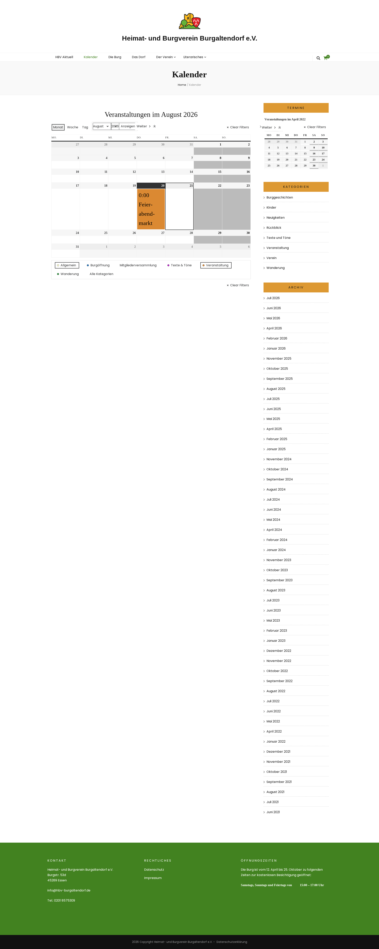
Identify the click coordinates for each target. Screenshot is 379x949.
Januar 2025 (276, 449)
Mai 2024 (273, 519)
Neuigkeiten (275, 217)
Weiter (142, 126)
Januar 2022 (275, 741)
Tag (85, 127)
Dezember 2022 (278, 650)
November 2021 (278, 761)
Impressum (153, 878)
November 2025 (278, 358)
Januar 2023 (275, 640)
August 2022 (275, 691)
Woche (72, 127)
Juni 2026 (273, 308)
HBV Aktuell (64, 57)
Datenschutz (154, 869)
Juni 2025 (273, 409)
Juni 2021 (273, 812)
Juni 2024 (273, 509)
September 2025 (279, 378)
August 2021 (275, 792)
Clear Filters (239, 127)
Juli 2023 (273, 600)
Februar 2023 (276, 630)
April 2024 (274, 529)
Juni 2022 (273, 711)
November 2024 (279, 459)
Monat (58, 127)
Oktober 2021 (276, 771)
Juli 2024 (273, 499)
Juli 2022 (273, 701)
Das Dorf (138, 57)
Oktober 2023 (277, 570)
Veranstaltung (277, 248)
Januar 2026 (276, 348)
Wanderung (275, 268)
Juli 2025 (273, 399)
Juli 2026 (273, 298)
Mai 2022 (273, 721)
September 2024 (279, 479)
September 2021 (279, 782)
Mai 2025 (273, 419)
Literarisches (193, 57)
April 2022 (274, 731)
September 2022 (279, 681)
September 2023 (279, 580)
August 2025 (275, 389)
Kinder (271, 207)
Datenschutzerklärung (232, 942)
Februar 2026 (276, 338)
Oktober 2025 (277, 368)
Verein (271, 258)
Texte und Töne (278, 237)
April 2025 (274, 429)
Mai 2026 (273, 318)
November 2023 (278, 560)
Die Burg (114, 57)
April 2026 (274, 328)
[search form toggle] (318, 58)
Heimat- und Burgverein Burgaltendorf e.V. (189, 38)
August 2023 (275, 590)
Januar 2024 (276, 550)
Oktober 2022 (277, 671)
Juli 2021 (272, 802)
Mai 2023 (273, 620)
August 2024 (276, 489)
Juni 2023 (273, 610)
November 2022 (278, 661)
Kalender (91, 57)
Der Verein (164, 57)
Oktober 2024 (277, 469)
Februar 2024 (276, 540)
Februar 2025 (276, 439)
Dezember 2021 (278, 751)
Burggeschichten (279, 197)
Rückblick (273, 227)
